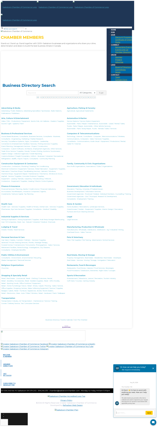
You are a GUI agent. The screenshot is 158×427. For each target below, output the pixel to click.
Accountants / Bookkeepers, (11, 191)
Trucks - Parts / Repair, (75, 126)
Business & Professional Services (16, 134)
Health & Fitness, (32, 207)
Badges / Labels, (7, 291)
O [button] (70, 97)
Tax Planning (28, 194)
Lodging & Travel (9, 227)
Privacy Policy (66, 400)
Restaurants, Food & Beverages (81, 265)
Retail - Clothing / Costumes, (36, 278)
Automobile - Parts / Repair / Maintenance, (82, 123)
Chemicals (51, 222)
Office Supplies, (7, 288)
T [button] (81, 97)
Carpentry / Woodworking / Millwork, (38, 179)
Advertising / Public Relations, (12, 111)
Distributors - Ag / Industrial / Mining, (110, 230)
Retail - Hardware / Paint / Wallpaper (51, 293)
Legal (69, 217)
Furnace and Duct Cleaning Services (80, 212)
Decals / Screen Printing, (33, 151)
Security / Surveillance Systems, (12, 141)
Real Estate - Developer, (112, 258)
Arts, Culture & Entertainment (15, 118)
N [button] (68, 97)
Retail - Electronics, (8, 293)
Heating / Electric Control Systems (40, 181)
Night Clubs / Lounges (107, 270)
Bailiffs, (14, 158)
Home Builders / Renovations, (78, 207)
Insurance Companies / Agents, (34, 191)
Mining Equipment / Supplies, (28, 219)
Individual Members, (107, 194)
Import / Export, (23, 158)
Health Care (6, 204)
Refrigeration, (6, 158)
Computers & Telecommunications (83, 134)
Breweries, (94, 270)
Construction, (6, 166)
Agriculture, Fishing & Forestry (81, 108)
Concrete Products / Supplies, (33, 176)
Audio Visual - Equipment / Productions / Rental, (108, 141)
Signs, (27, 141)
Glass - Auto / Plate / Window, (27, 293)
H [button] (56, 97)
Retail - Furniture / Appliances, (25, 291)
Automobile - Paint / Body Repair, (79, 128)
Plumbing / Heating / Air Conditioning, (35, 166)
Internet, (79, 136)
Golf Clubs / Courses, (74, 281)
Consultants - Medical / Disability (45, 209)
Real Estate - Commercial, (15, 278)
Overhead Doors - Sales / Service (79, 232)
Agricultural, (71, 111)
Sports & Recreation (76, 275)
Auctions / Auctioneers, (51, 151)
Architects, (28, 149)
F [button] (51, 97)
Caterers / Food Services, (96, 268)
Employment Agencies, (41, 149)
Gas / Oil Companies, (9, 222)
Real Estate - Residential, (94, 258)
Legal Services (72, 219)
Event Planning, (7, 146)
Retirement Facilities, (9, 247)
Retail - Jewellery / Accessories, (12, 281)
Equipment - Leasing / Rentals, (12, 179)
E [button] (49, 97)
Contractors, (16, 166)
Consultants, (23, 136)
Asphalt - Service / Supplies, (11, 176)
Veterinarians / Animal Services (103, 240)
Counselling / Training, (123, 194)
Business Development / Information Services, (84, 191)
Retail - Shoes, (32, 286)
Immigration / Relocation (106, 260)
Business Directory (52, 320)
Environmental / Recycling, (31, 258)
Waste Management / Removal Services (16, 260)
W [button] (88, 97)
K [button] (61, 97)
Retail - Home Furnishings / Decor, (14, 286)
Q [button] (75, 97)
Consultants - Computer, (92, 136)
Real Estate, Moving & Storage (81, 255)
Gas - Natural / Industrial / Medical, (34, 222)
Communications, (73, 139)
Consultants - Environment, (11, 258)
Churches (4, 268)
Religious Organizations (12, 265)
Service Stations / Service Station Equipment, (83, 121)
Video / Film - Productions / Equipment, (15, 121)
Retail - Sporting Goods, (10, 283)
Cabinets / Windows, (48, 171)
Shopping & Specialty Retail (14, 275)
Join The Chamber (80, 320)
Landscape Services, (97, 207)
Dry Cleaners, (45, 247)
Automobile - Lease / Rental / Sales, (112, 123)
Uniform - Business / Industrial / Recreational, (47, 156)
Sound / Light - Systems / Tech (12, 123)
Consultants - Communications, (78, 141)
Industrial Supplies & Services (15, 217)
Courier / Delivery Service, (10, 303)
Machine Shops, (7, 174)
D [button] (47, 97)
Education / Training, (74, 189)
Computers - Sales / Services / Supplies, (94, 139)
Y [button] (92, 97)
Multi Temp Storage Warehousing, (52, 219)
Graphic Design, (7, 154)
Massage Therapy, (41, 242)
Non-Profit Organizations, (76, 166)
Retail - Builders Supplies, (34, 281)
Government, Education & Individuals (84, 186)
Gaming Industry (89, 281)
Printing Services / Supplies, (48, 144)
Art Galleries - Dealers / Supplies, (52, 121)
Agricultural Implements (85, 111)
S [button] (79, 97)
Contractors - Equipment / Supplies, (14, 181)
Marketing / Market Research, (32, 139)
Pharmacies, (5, 209)
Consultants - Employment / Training (80, 199)
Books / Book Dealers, (45, 291)
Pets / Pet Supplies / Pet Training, (79, 240)
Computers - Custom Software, (12, 149)
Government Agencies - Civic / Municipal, (82, 196)
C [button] (45, 97)
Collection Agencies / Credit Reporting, (28, 154)
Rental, (49, 278)
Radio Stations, (56, 111)
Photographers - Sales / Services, (48, 245)
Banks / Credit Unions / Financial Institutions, (39, 189)
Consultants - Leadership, (39, 141)
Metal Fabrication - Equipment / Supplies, (50, 169)
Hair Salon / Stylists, (8, 240)
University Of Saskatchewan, (92, 189)
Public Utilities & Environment (15, 255)
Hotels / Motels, (7, 230)
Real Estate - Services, (75, 260)
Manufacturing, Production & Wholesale (85, 227)
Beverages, (110, 268)
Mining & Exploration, (9, 219)
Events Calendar (67, 320)
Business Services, (36, 136)
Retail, (3, 278)
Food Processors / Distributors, (78, 270)
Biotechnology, (22, 247)
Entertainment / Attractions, (77, 278)
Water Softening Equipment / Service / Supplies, (45, 288)
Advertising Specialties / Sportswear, (37, 111)
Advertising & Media (10, 108)
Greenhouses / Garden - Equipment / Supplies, (84, 209)
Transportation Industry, (10, 301)
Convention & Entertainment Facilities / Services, (19, 144)
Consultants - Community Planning (42, 158)
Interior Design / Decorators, (112, 209)
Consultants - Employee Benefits (13, 250)
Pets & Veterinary (75, 237)
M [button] (66, 97)
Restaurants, (71, 268)
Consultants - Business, (51, 136)
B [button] (43, 97)
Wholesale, (83, 230)
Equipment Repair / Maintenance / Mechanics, (31, 174)
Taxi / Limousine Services (30, 303)
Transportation (8, 298)
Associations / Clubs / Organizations (99, 166)
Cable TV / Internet (74, 144)
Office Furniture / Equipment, (30, 283)
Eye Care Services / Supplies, (21, 209)
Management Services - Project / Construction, (31, 146)
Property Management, (75, 258)
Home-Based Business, (10, 136)
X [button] (90, 97)
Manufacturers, (72, 230)
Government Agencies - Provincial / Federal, (83, 194)
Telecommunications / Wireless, (113, 136)
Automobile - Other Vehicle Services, (97, 126)
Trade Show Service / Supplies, (12, 151)
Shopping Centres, (20, 288)
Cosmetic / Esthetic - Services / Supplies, (31, 240)
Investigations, (34, 247)
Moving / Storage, (90, 260)
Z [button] (94, 97)
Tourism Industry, (110, 278)
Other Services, (56, 149)
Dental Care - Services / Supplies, (51, 207)
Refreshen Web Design (73, 405)
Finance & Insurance (10, 186)
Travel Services (19, 230)
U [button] (83, 97)
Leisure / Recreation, (95, 278)
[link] (26, 29)
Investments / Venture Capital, (12, 194)
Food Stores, (81, 268)
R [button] (77, 97)
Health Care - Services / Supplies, (13, 207)
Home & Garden (74, 204)
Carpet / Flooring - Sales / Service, (50, 286)
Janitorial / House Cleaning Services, (14, 242)
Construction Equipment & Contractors (19, 164)
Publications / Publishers (10, 113)
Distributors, (91, 230)
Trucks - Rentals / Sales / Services (104, 128)
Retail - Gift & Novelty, (52, 281)
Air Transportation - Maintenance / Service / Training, (38, 301)
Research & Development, (107, 196)
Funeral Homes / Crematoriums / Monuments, (18, 245)
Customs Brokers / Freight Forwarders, (15, 156)
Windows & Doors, (55, 174)
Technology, (71, 136)
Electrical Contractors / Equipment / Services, (17, 169)
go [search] (102, 93)
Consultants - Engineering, (11, 139)
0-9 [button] (38, 97)
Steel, (19, 222)
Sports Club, (35, 121)
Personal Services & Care (13, 237)
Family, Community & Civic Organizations (86, 164)
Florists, (31, 242)
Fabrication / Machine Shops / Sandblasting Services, (20, 171)
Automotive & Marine (77, 118)
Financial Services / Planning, (12, 189)
